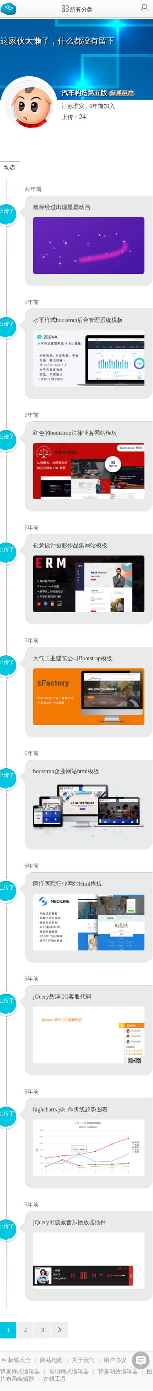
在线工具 (54, 1379)
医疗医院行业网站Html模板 (67, 884)
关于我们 (83, 1360)
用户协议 (115, 1360)
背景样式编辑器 (20, 1372)
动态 (10, 167)
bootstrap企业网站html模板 (66, 771)
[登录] (144, 8)
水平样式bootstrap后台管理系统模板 (78, 320)
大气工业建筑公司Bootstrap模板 (72, 658)
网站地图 (51, 1360)
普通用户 (121, 93)
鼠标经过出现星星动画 (61, 207)
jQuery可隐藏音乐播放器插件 (69, 1222)
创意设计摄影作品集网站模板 (70, 545)
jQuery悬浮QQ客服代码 (62, 997)
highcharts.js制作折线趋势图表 (70, 1110)
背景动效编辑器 (118, 1372)
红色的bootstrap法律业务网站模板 (75, 433)
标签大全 (19, 1360)
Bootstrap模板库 (10, 8)
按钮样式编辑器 (69, 1372)
